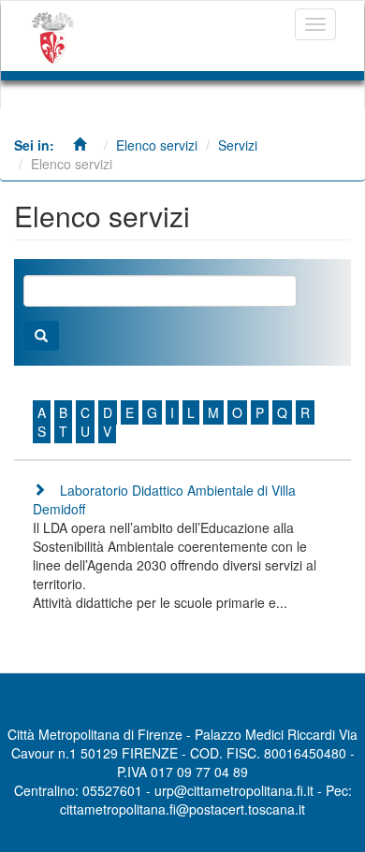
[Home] (53, 36)
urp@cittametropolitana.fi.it (234, 790)
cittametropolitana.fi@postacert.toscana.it (182, 809)
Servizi (237, 145)
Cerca (41, 336)
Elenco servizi (156, 145)
